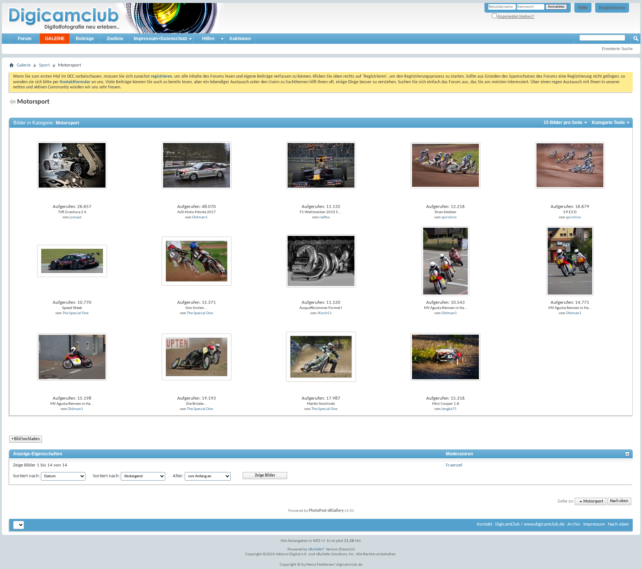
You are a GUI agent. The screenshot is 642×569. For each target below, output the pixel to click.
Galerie (23, 65)
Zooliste (115, 38)
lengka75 (449, 409)
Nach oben (619, 502)
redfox (324, 217)
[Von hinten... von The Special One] (196, 261)
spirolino (449, 217)
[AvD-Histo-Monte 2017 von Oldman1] (196, 165)
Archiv (573, 524)
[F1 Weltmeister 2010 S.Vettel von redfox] (321, 165)
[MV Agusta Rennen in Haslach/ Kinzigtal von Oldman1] (445, 261)
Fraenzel (454, 465)
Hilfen (208, 38)
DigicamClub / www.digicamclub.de (529, 524)
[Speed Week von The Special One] (72, 261)
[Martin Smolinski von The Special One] (321, 356)
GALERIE (55, 38)
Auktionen (240, 38)
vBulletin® (316, 549)
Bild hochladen (26, 439)
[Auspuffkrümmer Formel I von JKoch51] (321, 261)
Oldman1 (200, 217)
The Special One (75, 313)
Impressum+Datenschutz (160, 38)
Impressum (594, 524)
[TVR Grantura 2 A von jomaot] (72, 165)
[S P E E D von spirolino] (570, 165)
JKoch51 (324, 313)
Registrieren (612, 7)
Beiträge (85, 38)
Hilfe (583, 7)
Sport (44, 65)
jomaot (75, 217)
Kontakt (484, 524)
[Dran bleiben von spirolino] (445, 165)
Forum (25, 38)
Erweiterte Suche (617, 48)
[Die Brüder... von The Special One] (196, 356)
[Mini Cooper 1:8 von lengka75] (445, 356)
